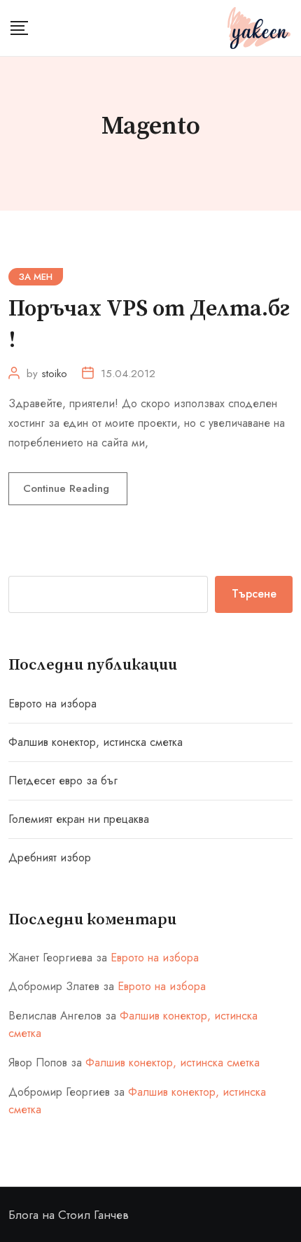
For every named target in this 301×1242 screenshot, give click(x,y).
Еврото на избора (52, 704)
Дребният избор (49, 857)
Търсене (254, 594)
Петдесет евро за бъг (63, 780)
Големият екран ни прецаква (78, 819)
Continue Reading (68, 488)
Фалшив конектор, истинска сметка (95, 742)
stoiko (54, 373)
